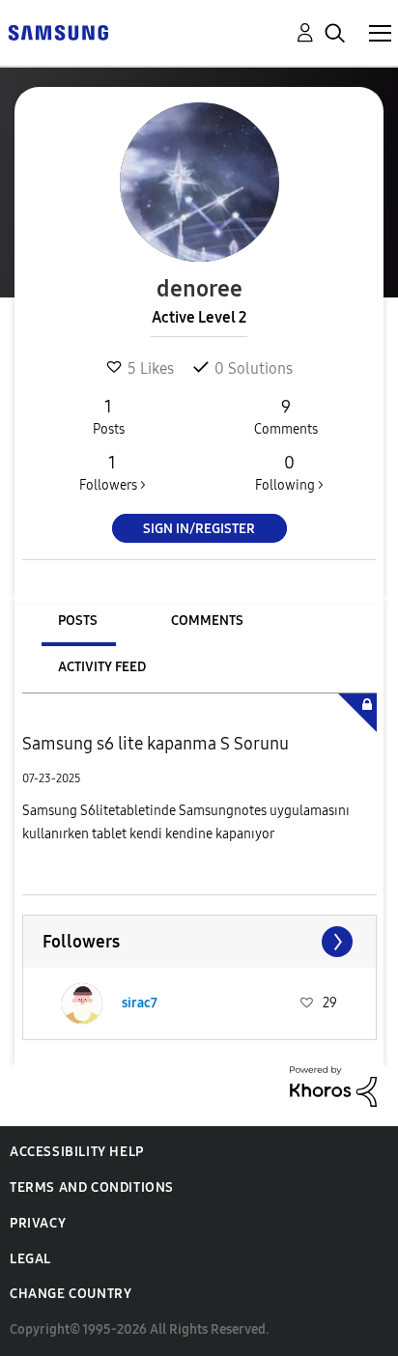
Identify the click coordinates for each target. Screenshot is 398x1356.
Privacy (38, 1223)
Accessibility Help (77, 1152)
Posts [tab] (78, 620)
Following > (289, 473)
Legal (30, 1259)
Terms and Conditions (92, 1187)
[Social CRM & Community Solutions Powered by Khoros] (333, 1085)
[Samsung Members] (58, 31)
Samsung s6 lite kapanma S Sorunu (155, 743)
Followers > (112, 473)
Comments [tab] (207, 620)
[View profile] (82, 1003)
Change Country (70, 1293)
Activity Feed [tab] (102, 667)
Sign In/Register (199, 529)
